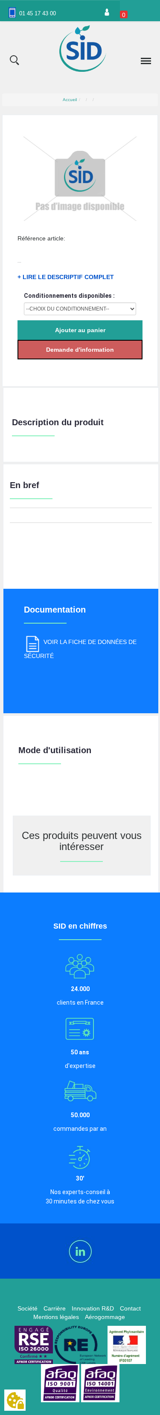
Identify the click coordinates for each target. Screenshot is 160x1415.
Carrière (55, 1308)
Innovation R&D (93, 1308)
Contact (130, 1308)
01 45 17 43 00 (37, 13)
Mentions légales (56, 1316)
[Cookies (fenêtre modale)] (15, 1400)
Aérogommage (105, 1316)
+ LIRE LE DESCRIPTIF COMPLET (65, 277)
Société (27, 1308)
